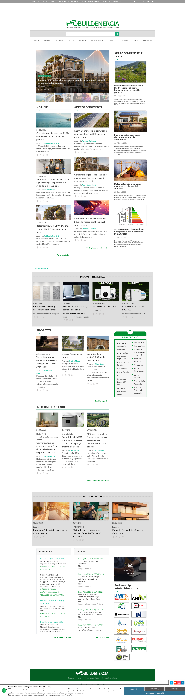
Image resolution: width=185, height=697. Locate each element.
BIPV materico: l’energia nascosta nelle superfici (45, 308)
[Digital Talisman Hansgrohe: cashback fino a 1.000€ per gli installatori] (91, 511)
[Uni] (138, 614)
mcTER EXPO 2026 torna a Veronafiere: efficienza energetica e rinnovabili (90, 630)
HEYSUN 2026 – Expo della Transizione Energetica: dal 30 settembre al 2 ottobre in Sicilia (89, 597)
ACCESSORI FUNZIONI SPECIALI (133, 308)
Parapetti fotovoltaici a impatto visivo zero (127, 531)
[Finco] (121, 648)
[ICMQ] (138, 605)
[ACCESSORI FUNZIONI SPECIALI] (135, 291)
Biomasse (121, 349)
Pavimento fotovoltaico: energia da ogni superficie (50, 531)
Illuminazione (139, 346)
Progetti (111, 40)
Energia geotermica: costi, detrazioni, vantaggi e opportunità (127, 137)
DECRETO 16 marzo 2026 (51, 622)
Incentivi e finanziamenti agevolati (139, 352)
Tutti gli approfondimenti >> (97, 248)
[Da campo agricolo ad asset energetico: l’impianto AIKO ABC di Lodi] (98, 420)
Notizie (71, 40)
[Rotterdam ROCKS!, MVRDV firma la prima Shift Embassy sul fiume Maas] (53, 212)
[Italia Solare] (121, 640)
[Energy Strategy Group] (121, 605)
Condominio (122, 368)
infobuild (35, 1)
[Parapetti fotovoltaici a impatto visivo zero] (130, 511)
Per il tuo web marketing (90, 1)
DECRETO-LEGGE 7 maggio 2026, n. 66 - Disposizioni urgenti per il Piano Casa (53, 608)
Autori (80, 678)
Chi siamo (71, 678)
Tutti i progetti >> (102, 401)
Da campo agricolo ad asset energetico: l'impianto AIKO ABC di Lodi (97, 442)
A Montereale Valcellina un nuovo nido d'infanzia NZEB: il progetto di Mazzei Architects (46, 360)
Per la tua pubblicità (92, 678)
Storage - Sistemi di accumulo (138, 390)
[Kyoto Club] (121, 623)
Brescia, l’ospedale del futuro (72, 355)
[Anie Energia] (138, 623)
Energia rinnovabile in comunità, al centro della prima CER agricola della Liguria (90, 133)
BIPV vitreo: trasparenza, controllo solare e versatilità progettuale (75, 309)
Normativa (138, 365)
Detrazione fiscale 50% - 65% (122, 382)
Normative (82, 40)
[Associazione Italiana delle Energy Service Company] (138, 631)
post (40, 76)
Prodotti (36, 40)
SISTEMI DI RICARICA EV (104, 306)
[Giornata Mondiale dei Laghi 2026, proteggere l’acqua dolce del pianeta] (53, 120)
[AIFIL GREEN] (138, 648)
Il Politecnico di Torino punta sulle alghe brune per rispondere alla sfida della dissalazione (52, 182)
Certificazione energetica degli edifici (123, 356)
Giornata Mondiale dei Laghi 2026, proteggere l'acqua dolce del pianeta (53, 136)
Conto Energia (123, 372)
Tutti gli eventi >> (102, 637)
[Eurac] (138, 640)
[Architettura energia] (121, 631)
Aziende (47, 40)
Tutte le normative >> (62, 637)
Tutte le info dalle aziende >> (97, 481)
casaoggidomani (48, 1)
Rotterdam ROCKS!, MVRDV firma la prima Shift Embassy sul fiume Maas (52, 228)
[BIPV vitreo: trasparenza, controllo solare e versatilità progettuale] (76, 291)
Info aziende (124, 40)
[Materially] (121, 614)
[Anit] (138, 597)
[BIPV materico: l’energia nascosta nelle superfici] (46, 291)
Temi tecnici (59, 40)
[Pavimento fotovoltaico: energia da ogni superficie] (51, 511)
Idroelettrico (139, 342)
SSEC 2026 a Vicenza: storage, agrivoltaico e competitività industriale (88, 579)
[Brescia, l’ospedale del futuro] (73, 343)
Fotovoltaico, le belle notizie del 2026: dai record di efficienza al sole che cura (90, 221)
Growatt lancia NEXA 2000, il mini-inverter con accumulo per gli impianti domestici (72, 442)
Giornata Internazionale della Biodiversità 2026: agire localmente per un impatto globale (128, 89)
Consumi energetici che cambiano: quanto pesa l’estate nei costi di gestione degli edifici (90, 177)
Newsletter (147, 40)
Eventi (136, 40)
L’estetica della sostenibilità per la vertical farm (96, 357)
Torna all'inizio (41, 268)
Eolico (119, 394)
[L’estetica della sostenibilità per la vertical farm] (98, 343)
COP (119, 376)
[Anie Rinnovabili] (121, 597)
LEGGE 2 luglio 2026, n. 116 (52, 559)
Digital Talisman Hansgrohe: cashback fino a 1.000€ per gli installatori (87, 533)
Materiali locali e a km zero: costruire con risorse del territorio (127, 186)
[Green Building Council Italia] (122, 657)
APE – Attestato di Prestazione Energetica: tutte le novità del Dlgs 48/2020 (129, 231)
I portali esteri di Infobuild (68, 1)
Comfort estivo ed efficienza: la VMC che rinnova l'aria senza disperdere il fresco (47, 447)
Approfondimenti (97, 40)
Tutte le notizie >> (64, 255)
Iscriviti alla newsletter (112, 1)
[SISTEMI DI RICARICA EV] (105, 291)
